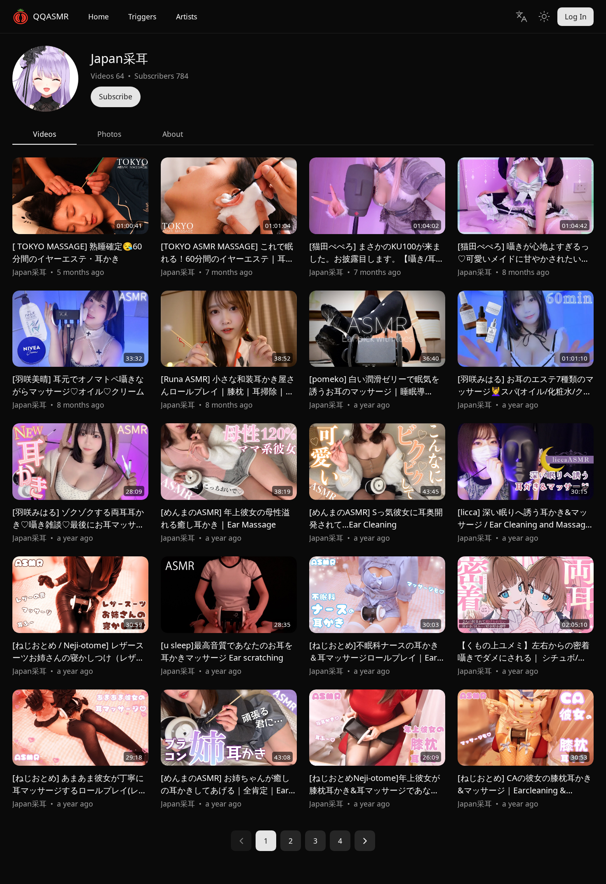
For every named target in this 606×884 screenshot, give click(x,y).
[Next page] (365, 840)
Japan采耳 (29, 272)
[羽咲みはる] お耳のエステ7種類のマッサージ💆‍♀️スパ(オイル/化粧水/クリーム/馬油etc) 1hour (526, 391)
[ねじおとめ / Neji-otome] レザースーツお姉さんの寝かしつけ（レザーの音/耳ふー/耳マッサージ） (78, 657)
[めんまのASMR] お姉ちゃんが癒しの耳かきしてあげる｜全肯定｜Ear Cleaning (225, 790)
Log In (576, 16)
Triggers (142, 16)
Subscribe (115, 96)
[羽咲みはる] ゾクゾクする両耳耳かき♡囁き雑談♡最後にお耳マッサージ (78, 524)
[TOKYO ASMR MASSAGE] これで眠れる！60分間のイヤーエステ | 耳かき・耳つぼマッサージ (227, 259)
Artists (186, 16)
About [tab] (172, 134)
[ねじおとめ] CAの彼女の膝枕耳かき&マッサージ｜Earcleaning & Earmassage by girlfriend (525, 790)
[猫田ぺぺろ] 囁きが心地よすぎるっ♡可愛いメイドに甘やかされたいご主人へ (524, 259)
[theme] (544, 16)
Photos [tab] (109, 134)
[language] (521, 16)
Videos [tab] (44, 134)
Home (98, 16)
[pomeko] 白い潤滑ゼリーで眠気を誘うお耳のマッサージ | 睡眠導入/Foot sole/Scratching (374, 391)
